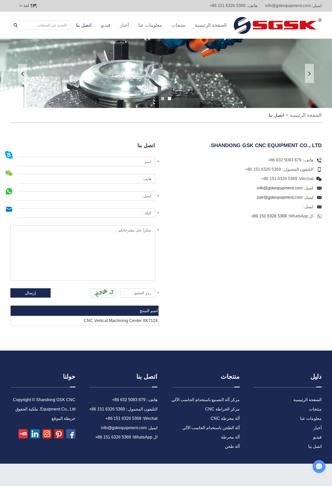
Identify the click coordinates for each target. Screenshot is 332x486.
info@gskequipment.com (288, 5)
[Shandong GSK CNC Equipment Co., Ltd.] (278, 25)
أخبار (124, 25)
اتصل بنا (84, 25)
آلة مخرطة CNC (225, 418)
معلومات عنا (150, 25)
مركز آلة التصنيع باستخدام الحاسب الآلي (205, 400)
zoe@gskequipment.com (279, 197)
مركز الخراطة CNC (222, 409)
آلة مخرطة (230, 437)
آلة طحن (232, 446)
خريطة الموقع (63, 418)
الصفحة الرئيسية (211, 25)
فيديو (105, 25)
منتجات (178, 25)
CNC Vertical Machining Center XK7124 (121, 320)
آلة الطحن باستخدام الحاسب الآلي (211, 428)
